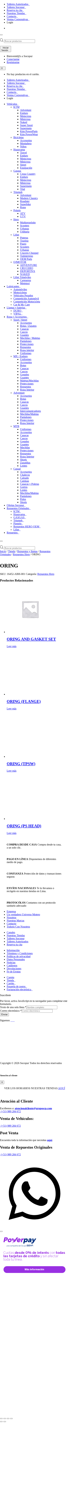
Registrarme (13, 62)
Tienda (11, 551)
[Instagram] (14, 1020)
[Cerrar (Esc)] (11, 1418)
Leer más (11, 646)
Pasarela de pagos (16, 986)
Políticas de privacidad (18, 956)
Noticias (11, 962)
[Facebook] (11, 1020)
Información (13, 950)
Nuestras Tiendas (16, 13)
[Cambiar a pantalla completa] (4, 1418)
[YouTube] (13, 1020)
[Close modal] (1, 1231)
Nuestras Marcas (15, 920)
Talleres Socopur (16, 7)
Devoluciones (14, 968)
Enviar (4, 1014)
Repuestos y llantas (27, 551)
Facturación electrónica (19, 989)
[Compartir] (8, 1418)
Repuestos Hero (21, 554)
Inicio (3, 551)
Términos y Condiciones (20, 953)
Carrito (11, 983)
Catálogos (12, 965)
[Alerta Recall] (57, 872)
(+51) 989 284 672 (10, 1111)
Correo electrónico (11, 1010)
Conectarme (13, 59)
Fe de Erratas (14, 971)
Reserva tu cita (15, 10)
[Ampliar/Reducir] (1, 1418)
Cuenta (10, 977)
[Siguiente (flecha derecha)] (4, 1421)
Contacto (12, 16)
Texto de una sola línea (13, 1007)
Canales (11, 932)
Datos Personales (16, 959)
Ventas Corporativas (18, 19)
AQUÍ (61, 1088)
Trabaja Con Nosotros (18, 926)
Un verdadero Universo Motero (23, 914)
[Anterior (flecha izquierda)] (1, 1421)
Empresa (11, 911)
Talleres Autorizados (18, 4)
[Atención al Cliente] (34, 1227)
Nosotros (11, 917)
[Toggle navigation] (1, 34)
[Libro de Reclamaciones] (14, 1057)
